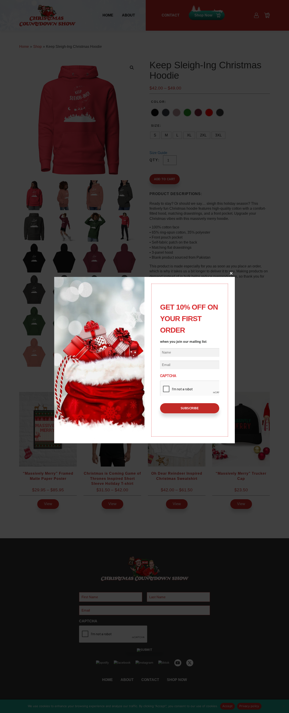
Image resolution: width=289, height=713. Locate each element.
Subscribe (190, 408)
